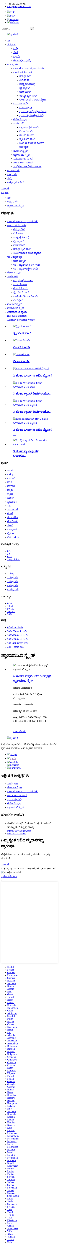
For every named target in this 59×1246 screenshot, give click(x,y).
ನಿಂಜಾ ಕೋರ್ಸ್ (26, 131)
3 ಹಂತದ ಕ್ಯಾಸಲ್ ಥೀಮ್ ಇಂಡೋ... (32, 393)
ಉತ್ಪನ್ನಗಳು (12, 64)
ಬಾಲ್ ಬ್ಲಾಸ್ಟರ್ (25, 107)
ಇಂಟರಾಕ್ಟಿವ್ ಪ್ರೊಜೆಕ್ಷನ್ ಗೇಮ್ (32, 111)
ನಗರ (9, 482)
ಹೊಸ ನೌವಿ (12, 517)
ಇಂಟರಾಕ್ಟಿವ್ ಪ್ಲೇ (20, 103)
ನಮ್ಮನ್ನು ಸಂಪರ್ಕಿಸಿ (15, 182)
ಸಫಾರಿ (10, 525)
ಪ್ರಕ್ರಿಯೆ (16, 56)
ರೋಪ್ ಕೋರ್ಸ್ (26, 135)
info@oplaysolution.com (19, 6)
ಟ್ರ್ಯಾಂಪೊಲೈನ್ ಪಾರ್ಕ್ (29, 127)
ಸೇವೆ (15, 52)
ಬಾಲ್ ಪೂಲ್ (25, 91)
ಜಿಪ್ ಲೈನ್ (24, 147)
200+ (9, 614)
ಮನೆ (9, 40)
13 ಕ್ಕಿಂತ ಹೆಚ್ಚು (13, 559)
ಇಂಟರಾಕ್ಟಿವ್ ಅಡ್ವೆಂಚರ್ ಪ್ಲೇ (31, 115)
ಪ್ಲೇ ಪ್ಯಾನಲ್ (24, 88)
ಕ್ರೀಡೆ (9, 505)
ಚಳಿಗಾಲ (11, 486)
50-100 (10, 608)
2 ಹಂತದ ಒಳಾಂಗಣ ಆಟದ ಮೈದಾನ (32, 375)
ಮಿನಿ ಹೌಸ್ (24, 80)
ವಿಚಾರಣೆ (5, 188)
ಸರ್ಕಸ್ (10, 497)
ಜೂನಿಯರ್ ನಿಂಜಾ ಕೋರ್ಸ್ (31, 143)
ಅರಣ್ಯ (10, 474)
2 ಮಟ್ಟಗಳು (12, 577)
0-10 (9, 603)
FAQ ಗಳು (12, 174)
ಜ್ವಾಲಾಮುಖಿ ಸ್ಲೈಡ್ (21, 154)
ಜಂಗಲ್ (11, 478)
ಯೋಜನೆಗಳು (13, 170)
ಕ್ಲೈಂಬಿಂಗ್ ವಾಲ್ (27, 139)
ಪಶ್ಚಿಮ (10, 490)
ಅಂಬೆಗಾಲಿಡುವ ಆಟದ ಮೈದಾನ (33, 99)
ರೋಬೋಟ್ (12, 521)
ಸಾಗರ (10, 470)
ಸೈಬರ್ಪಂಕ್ (12, 501)
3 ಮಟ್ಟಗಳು (12, 581)
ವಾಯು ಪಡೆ (12, 509)
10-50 (10, 606)
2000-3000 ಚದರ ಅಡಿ (17, 639)
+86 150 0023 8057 (16, 833)
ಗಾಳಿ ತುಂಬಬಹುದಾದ (23, 162)
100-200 (11, 611)
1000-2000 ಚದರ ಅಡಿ (17, 635)
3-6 (8, 553)
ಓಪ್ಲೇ (15, 48)
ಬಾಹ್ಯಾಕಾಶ (12, 529)
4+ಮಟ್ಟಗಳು (12, 589)
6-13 (9, 556)
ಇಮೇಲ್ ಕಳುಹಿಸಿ (9, 876)
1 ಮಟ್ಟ (10, 573)
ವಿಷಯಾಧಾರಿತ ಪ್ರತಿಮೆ (23, 158)
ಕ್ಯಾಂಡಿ (10, 494)
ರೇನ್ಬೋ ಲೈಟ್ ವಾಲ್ (28, 95)
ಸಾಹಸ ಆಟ (18, 123)
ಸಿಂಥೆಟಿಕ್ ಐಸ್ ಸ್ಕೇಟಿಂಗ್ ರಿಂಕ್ (27, 166)
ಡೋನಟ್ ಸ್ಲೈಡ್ (20, 151)
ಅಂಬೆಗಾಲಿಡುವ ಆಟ (22, 72)
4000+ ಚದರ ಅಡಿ (15, 647)
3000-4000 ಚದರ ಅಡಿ (17, 643)
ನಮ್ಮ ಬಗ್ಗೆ (11, 44)
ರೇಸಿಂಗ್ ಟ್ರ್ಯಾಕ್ (20, 119)
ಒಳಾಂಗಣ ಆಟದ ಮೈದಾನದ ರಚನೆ (28, 68)
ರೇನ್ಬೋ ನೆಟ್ (25, 76)
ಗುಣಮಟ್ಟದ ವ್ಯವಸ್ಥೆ (21, 60)
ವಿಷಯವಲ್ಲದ (13, 537)
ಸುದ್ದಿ (9, 178)
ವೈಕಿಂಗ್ (10, 533)
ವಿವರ (23, 731)
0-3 (8, 551)
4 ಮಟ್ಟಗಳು (12, 585)
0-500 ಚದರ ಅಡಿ (15, 627)
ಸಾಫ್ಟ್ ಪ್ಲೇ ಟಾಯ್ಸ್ (27, 84)
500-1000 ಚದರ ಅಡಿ (17, 631)
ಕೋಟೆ (10, 513)
